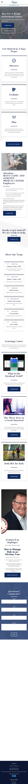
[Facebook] (13, 776)
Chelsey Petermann (14, 301)
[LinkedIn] (15, 776)
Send (14, 634)
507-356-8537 (15, 765)
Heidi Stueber (14, 290)
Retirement (14, 781)
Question (14, 623)
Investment (14, 783)
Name (14, 598)
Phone (14, 614)
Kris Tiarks (14, 324)
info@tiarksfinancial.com (14, 773)
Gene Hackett (14, 313)
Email (14, 606)
